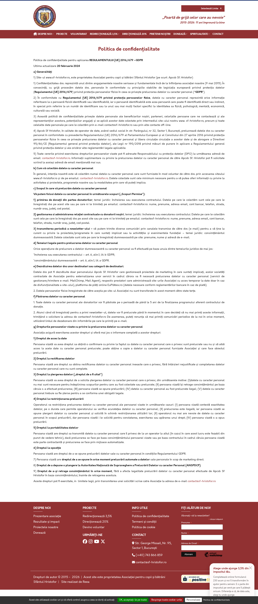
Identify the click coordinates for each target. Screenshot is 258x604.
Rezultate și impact (46, 522)
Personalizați (193, 599)
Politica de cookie (143, 527)
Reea (86, 582)
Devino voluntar (94, 527)
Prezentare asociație (47, 516)
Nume (185, 533)
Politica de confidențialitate (150, 516)
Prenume (186, 522)
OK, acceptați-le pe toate (133, 599)
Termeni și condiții (144, 522)
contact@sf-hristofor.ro (56, 158)
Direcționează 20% (95, 522)
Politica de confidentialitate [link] (216, 600)
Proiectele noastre (45, 527)
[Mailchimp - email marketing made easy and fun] (213, 556)
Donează (39, 533)
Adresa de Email (190, 543)
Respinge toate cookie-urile (166, 599)
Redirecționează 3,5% (97, 516)
